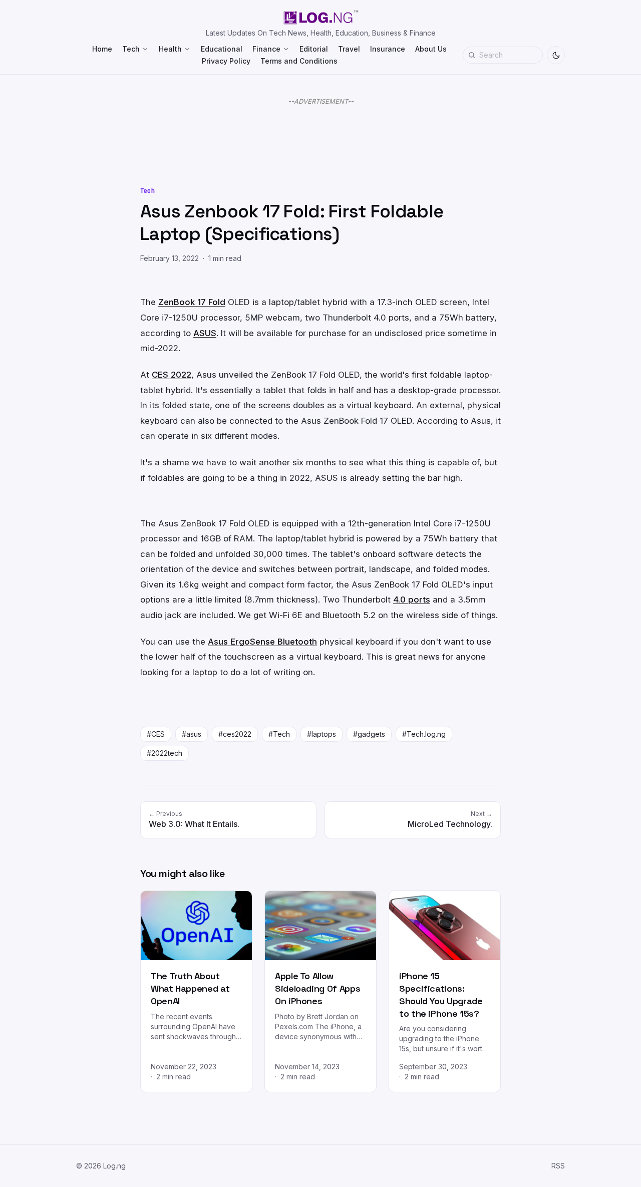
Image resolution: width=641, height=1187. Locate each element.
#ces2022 (234, 734)
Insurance (387, 49)
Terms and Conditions (299, 61)
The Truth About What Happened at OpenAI (190, 988)
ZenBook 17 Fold (191, 302)
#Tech (279, 734)
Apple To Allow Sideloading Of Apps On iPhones (317, 988)
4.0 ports (411, 600)
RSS (558, 1165)
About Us (431, 49)
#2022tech (164, 753)
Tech (131, 49)
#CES (156, 734)
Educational (221, 49)
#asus (191, 734)
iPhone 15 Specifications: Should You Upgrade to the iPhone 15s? (441, 994)
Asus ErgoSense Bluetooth (262, 642)
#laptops (321, 734)
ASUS (204, 333)
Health (170, 49)
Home (102, 49)
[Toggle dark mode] (556, 55)
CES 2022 (171, 375)
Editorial (313, 49)
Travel (349, 49)
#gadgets (369, 734)
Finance (266, 49)
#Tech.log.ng (424, 734)
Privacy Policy (226, 61)
